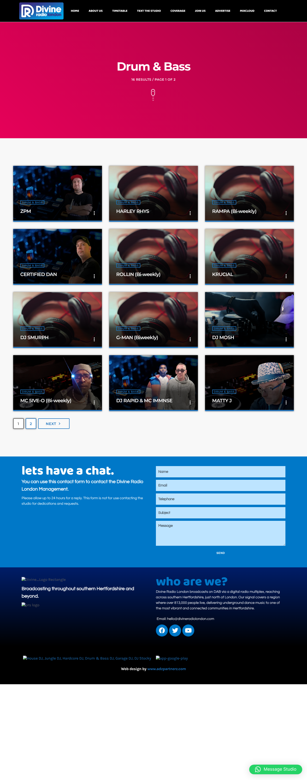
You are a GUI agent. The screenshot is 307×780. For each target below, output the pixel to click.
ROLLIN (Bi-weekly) (138, 274)
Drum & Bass (32, 202)
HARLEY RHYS (132, 211)
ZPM (25, 211)
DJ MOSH (223, 338)
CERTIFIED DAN (38, 274)
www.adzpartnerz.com (166, 669)
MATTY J (222, 401)
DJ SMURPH (34, 338)
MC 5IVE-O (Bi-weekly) (45, 401)
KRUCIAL (222, 274)
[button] (275, 769)
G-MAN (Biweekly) (137, 338)
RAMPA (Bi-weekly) (234, 211)
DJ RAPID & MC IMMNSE (144, 401)
